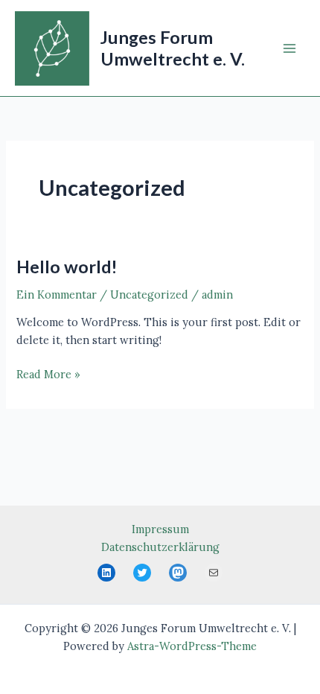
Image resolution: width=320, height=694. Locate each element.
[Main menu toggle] (289, 48)
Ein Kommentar (56, 294)
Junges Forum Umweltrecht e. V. (172, 48)
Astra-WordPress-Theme (192, 646)
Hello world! (67, 266)
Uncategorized (149, 294)
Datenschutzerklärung (160, 547)
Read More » (48, 374)
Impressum (160, 529)
